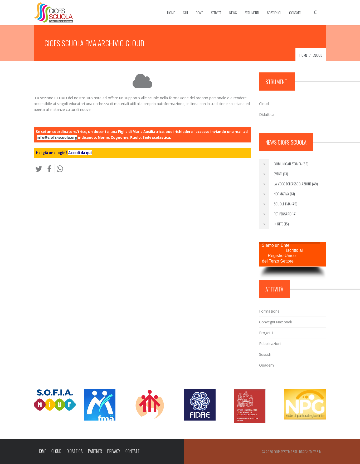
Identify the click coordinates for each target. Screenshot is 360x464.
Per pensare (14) (284, 213)
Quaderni (267, 365)
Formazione (269, 311)
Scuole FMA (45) (285, 203)
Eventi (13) (280, 173)
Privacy (113, 451)
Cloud (264, 103)
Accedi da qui (80, 152)
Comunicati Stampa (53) (290, 163)
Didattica (266, 114)
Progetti (266, 332)
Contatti (132, 451)
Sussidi (265, 354)
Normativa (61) (284, 193)
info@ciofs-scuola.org (57, 137)
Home (42, 451)
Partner (95, 451)
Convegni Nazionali (275, 321)
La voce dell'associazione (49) (295, 183)
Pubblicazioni (270, 343)
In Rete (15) (281, 223)
